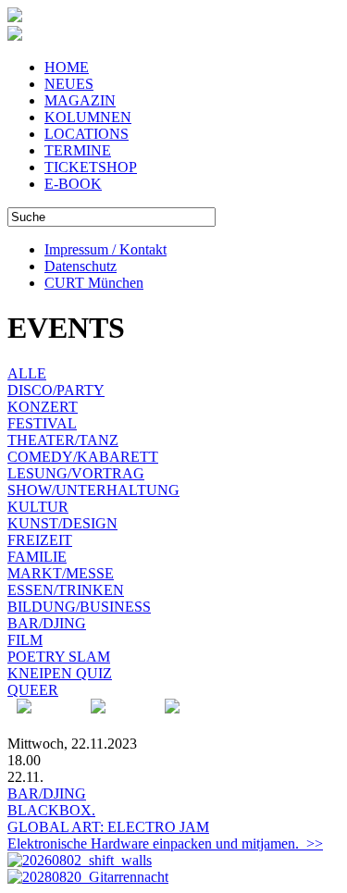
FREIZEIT (39, 540)
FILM (25, 640)
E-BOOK (73, 184)
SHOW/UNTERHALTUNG (93, 490)
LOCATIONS (86, 134)
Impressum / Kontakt (105, 249)
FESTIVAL (42, 423)
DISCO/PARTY (56, 390)
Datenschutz (80, 266)
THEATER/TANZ (62, 440)
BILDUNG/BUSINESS (79, 606)
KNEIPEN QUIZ (59, 673)
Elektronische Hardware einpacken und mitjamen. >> (165, 843)
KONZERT (42, 407)
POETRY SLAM (58, 656)
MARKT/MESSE (60, 573)
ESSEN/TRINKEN (65, 590)
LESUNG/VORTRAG (75, 473)
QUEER (32, 690)
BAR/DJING (46, 623)
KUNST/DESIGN (62, 523)
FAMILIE (37, 556)
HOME (66, 67)
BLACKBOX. (51, 810)
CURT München (93, 283)
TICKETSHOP (90, 167)
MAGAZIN (80, 100)
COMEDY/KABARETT (82, 457)
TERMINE (77, 150)
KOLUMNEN (87, 117)
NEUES (68, 84)
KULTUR (37, 507)
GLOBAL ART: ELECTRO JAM (108, 827)
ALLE (26, 373)
